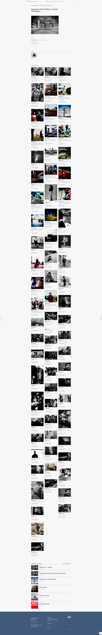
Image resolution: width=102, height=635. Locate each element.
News (55, 1)
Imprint (70, 629)
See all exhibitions (67, 563)
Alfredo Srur (33, 39)
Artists (52, 1)
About (62, 1)
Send (48, 628)
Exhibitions (48, 1)
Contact (58, 1)
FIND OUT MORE (34, 43)
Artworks (33, 5)
